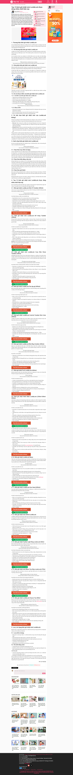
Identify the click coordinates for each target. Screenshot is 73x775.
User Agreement (27, 769)
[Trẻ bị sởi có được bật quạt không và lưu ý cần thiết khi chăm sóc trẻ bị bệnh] (24, 715)
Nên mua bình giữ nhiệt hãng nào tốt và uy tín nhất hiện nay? (41, 705)
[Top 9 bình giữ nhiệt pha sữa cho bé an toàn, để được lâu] (24, 699)
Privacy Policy (33, 769)
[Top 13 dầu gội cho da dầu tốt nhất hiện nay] (42, 681)
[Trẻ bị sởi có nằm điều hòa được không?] (15, 715)
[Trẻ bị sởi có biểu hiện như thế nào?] (33, 729)
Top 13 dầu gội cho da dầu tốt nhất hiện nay (41, 686)
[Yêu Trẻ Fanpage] (31, 766)
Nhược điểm (38, 23)
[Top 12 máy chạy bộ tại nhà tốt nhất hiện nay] (42, 729)
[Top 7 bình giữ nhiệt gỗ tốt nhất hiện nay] (33, 681)
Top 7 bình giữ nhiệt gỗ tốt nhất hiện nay (32, 686)
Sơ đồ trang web (40, 769)
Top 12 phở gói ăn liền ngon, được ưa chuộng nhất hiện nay (15, 687)
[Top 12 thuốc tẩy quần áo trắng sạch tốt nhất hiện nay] (15, 743)
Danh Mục (48, 2)
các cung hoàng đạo (29, 445)
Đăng (44, 673)
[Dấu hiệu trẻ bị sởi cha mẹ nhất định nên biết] (42, 743)
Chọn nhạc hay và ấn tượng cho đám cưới (15, 704)
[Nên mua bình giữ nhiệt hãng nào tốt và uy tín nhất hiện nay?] (42, 699)
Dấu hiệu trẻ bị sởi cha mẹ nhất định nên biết (41, 748)
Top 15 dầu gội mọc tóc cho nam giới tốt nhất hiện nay (32, 749)
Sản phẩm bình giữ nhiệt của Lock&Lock (39, 17)
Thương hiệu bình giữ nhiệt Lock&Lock (38, 12)
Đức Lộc (53, 7)
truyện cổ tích (26, 754)
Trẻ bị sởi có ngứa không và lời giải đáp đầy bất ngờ (41, 721)
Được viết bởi (53, 6)
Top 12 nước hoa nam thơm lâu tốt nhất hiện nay (24, 735)
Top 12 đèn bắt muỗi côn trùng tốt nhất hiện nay (24, 686)
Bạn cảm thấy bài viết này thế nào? (23, 665)
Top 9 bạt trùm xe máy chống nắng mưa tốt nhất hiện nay (15, 736)
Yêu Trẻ (16, 2)
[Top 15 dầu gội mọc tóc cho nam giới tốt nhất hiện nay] (33, 743)
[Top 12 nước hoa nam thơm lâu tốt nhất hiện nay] (24, 729)
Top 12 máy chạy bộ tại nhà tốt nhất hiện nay (41, 735)
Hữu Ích (31, 665)
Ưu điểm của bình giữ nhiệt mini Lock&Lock (40, 21)
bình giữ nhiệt (39, 601)
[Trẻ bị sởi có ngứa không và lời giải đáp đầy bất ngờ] (42, 715)
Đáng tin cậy (37, 665)
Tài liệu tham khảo (25, 12)
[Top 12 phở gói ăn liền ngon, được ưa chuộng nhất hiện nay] (15, 681)
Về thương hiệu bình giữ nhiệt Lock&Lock (40, 14)
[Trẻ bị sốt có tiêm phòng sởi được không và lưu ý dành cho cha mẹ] (33, 715)
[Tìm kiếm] (40, 2)
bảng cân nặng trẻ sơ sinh (33, 754)
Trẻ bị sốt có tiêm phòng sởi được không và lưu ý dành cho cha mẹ (32, 722)
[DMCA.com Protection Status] (23, 768)
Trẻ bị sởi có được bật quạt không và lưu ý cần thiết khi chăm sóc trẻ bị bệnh (24, 722)
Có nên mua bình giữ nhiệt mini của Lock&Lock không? (39, 25)
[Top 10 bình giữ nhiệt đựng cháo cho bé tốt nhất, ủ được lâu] (33, 699)
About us (21, 769)
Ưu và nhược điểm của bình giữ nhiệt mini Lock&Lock (40, 19)
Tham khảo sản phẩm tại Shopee (20, 212)
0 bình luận (15, 667)
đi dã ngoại (41, 477)
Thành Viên (56, 2)
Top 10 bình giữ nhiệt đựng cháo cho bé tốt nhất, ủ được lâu (32, 705)
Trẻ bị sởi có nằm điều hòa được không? (15, 721)
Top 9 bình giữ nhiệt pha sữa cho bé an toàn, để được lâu (24, 705)
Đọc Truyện (52, 2)
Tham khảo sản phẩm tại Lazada (21, 249)
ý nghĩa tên (47, 754)
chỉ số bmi (50, 754)
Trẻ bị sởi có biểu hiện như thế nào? (32, 735)
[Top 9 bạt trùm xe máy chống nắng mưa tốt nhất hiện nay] (15, 729)
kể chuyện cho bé (41, 754)
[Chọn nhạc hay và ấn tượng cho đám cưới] (15, 699)
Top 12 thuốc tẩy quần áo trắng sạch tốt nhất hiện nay (15, 749)
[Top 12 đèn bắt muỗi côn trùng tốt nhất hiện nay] (24, 681)
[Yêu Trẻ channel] (28, 766)
